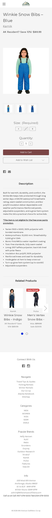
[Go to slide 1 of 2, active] (22, 334)
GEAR (26, 419)
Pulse (26, 460)
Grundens (26, 445)
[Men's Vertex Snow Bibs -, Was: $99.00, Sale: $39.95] (35, 298)
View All (26, 467)
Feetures (26, 464)
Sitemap (26, 397)
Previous (4, 308)
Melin (26, 442)
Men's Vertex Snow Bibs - (36, 317)
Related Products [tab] (26, 280)
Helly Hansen (26, 436)
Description (26, 183)
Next (45, 308)
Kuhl (26, 439)
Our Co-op (26, 391)
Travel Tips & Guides (26, 381)
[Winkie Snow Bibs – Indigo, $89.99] (13, 298)
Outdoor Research (26, 451)
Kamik (26, 457)
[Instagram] (28, 365)
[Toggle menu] (4, 4)
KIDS (26, 416)
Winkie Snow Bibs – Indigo (13, 317)
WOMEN (26, 413)
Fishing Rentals (26, 384)
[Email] (9, 172)
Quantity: (26, 138)
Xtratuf (26, 454)
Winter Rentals (26, 388)
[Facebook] (4, 172)
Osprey (26, 448)
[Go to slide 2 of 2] (27, 334)
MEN (26, 410)
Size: (26, 123)
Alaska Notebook (26, 394)
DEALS (26, 422)
